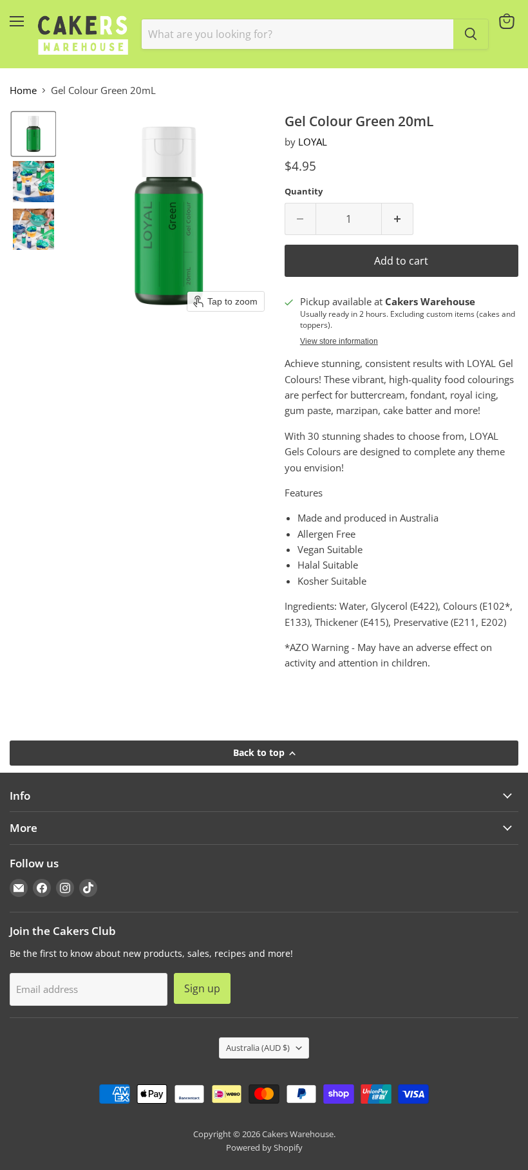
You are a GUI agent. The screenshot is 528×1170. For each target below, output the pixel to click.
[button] (33, 134)
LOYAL (312, 141)
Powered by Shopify (264, 1147)
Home (23, 90)
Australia (258, 1047)
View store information (339, 341)
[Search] (470, 34)
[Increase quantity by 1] (397, 219)
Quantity (304, 191)
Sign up (202, 988)
